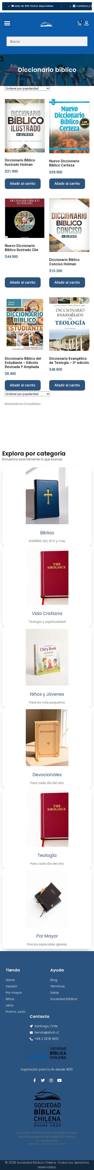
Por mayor (14, 992)
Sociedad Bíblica (63, 999)
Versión (11, 986)
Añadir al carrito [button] (22, 184)
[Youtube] (59, 1080)
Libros (10, 980)
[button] (7, 23)
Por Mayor (47, 936)
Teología (47, 855)
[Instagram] (51, 1080)
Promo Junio (15, 1011)
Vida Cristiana (47, 613)
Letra (9, 1005)
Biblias (47, 533)
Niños (10, 999)
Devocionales (47, 775)
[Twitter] (43, 1080)
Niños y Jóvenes (47, 694)
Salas (54, 992)
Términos (57, 986)
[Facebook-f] (35, 1080)
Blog (53, 980)
